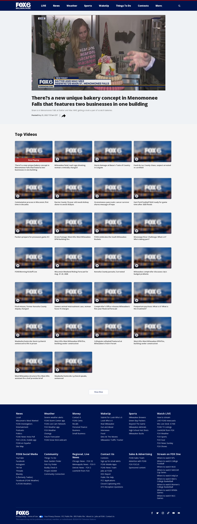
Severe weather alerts (53, 417)
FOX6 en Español (23, 443)
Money (76, 413)
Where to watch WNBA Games (167, 491)
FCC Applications (108, 480)
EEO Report (106, 474)
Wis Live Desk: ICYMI (166, 424)
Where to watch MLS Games (166, 496)
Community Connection (54, 474)
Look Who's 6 (107, 420)
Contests (104, 458)
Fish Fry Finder (50, 464)
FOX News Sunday (165, 443)
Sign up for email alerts (111, 461)
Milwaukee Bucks (136, 433)
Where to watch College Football (167, 462)
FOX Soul (161, 440)
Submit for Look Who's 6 (111, 417)
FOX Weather (50, 430)
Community (51, 454)
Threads (19, 471)
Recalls (75, 424)
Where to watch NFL (166, 458)
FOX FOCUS (134, 464)
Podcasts (20, 430)
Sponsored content (137, 467)
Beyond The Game (137, 424)
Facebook (20, 461)
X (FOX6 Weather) (23, 483)
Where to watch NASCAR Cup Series (168, 471)
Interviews (105, 430)
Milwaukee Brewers (137, 417)
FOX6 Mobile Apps (109, 464)
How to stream (163, 417)
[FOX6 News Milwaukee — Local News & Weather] (25, 6)
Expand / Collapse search (179, 6)
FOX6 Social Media (27, 454)
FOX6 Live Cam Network (55, 424)
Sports (133, 413)
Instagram (20, 464)
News (19, 413)
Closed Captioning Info (110, 483)
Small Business (78, 433)
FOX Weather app (52, 427)
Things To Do (50, 458)
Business (76, 430)
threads (168, 513)
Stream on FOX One (169, 454)
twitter (157, 513)
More (159, 5)
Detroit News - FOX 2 (81, 467)
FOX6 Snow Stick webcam (55, 440)
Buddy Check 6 (50, 467)
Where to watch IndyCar (167, 475)
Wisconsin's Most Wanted (27, 420)
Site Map (20, 446)
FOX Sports (162, 436)
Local (18, 417)
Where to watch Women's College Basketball (168, 485)
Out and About (107, 427)
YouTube (20, 458)
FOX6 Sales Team (136, 458)
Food (103, 433)
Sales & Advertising (140, 454)
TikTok (19, 467)
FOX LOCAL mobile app (26, 440)
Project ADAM (50, 471)
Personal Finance (79, 427)
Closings (47, 433)
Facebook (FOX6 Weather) (27, 480)
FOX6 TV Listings (164, 427)
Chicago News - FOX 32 (82, 461)
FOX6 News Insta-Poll (25, 436)
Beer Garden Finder (52, 461)
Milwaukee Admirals (137, 427)
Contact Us (107, 454)
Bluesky (19, 474)
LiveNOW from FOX (165, 430)
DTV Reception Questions (112, 487)
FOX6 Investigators (24, 424)
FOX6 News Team (108, 467)
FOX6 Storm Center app (54, 420)
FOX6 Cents (77, 420)
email (179, 513)
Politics (19, 433)
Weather (49, 413)
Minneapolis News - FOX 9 (83, 464)
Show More (98, 392)
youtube (173, 513)
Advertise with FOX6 (137, 461)
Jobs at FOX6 (106, 471)
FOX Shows (162, 446)
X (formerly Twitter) (24, 477)
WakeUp (106, 413)
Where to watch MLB (166, 466)
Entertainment (22, 427)
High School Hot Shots (138, 430)
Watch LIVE (164, 413)
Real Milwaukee (107, 424)
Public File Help (107, 477)
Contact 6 (76, 417)
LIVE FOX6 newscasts (166, 420)
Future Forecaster (52, 436)
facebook (152, 513)
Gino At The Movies (109, 436)
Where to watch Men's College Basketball (167, 480)
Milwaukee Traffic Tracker (112, 440)
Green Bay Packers (137, 420)
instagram (163, 513)
